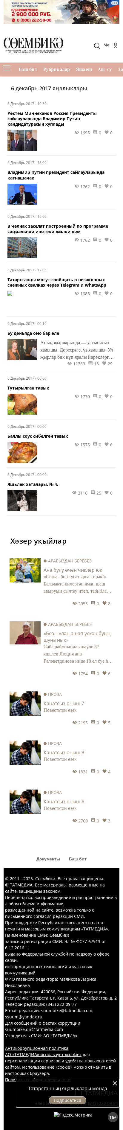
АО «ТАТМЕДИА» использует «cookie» (43, 1054)
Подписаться (67, 1100)
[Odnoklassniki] (114, 46)
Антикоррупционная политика (36, 1048)
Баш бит (28, 69)
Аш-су (105, 69)
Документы (48, 859)
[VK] (106, 46)
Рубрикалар (56, 69)
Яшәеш (84, 69)
